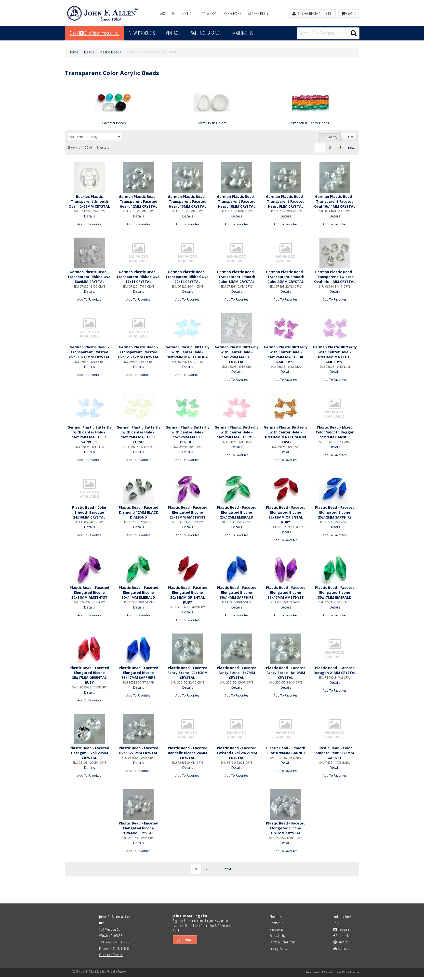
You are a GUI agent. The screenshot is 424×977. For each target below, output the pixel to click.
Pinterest (343, 941)
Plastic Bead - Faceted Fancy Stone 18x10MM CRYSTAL (285, 672)
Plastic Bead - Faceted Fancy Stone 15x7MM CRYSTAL (236, 672)
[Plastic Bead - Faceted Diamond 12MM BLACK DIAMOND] (138, 488)
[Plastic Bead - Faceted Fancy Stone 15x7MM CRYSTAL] (236, 649)
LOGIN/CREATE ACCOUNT (314, 13)
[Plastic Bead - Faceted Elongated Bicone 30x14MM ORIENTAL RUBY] (187, 568)
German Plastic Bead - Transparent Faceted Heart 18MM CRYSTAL (236, 201)
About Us (167, 13)
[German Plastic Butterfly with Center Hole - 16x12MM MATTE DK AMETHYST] (286, 328)
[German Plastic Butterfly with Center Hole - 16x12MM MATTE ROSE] (236, 408)
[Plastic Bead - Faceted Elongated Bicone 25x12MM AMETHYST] (187, 488)
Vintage (173, 33)
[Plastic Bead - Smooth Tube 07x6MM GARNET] (286, 729)
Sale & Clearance (206, 33)
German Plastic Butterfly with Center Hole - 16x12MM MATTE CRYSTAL (237, 354)
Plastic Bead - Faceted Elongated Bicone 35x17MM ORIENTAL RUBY (89, 675)
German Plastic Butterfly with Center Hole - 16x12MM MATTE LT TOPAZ (138, 434)
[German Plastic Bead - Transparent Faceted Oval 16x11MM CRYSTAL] (335, 177)
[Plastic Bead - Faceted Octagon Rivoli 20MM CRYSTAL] (89, 729)
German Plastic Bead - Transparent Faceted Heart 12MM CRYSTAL (138, 201)
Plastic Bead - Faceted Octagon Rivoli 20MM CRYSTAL (89, 753)
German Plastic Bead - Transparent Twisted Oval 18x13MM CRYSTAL (89, 352)
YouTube (343, 948)
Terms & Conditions (282, 941)
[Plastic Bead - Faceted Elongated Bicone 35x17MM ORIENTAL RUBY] (89, 649)
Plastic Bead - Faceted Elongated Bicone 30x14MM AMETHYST (89, 592)
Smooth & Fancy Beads (310, 123)
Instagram (343, 929)
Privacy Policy (278, 948)
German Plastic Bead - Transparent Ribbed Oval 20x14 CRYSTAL (187, 276)
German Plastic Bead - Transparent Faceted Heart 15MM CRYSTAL (187, 201)
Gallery (331, 137)
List (350, 137)
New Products (142, 33)
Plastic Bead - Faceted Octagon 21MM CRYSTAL (334, 670)
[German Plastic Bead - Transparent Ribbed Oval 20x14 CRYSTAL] (187, 253)
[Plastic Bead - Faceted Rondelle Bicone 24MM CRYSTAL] (187, 729)
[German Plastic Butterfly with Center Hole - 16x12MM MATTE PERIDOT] (187, 408)
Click (94, 33)
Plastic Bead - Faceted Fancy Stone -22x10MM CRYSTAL (188, 672)
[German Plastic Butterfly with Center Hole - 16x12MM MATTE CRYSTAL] (236, 328)
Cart (350, 13)
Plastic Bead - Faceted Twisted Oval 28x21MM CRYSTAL (236, 753)
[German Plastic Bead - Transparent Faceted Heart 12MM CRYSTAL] (138, 177)
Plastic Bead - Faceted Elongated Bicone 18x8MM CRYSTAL (285, 828)
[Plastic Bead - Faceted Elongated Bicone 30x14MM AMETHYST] (89, 568)
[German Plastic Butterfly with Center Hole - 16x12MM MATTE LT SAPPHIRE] (89, 408)
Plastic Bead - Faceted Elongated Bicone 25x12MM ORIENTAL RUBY (285, 514)
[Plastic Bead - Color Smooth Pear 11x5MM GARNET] (335, 729)
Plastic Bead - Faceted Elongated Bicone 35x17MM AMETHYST (285, 592)
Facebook (341, 935)
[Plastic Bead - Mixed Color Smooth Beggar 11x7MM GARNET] (335, 408)
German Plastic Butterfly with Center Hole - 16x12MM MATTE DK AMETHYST (286, 354)
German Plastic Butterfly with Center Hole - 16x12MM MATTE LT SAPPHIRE (89, 434)
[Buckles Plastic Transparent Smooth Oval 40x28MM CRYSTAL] (89, 177)
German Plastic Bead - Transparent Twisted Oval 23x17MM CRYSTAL (138, 352)
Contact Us (277, 922)
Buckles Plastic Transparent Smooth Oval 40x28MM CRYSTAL (89, 201)
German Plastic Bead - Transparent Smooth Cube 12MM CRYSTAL (236, 276)
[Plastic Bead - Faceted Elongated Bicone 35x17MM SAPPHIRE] (138, 649)
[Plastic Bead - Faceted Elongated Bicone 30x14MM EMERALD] (138, 568)
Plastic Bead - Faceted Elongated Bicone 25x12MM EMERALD (236, 512)
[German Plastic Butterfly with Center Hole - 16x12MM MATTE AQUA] (187, 328)
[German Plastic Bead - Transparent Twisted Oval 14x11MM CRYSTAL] (335, 253)
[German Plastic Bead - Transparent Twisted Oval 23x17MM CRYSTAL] (138, 328)
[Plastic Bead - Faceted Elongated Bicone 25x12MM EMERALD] (236, 488)
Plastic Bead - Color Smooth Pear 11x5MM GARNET (335, 753)
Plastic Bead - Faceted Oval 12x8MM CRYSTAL (138, 750)
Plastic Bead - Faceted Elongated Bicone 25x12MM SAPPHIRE (335, 512)
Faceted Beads (114, 123)
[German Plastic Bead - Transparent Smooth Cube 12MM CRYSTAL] (236, 253)
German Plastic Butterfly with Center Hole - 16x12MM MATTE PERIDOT (188, 434)
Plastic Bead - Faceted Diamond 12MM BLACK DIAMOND (138, 512)
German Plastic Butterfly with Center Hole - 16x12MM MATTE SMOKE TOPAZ (286, 434)
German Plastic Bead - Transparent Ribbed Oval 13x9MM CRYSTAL (89, 276)
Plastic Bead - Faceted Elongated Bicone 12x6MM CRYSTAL (138, 828)
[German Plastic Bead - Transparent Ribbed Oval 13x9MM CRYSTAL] (89, 253)
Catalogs (209, 13)
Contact (188, 13)
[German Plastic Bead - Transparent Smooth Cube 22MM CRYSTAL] (286, 253)
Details (89, 216)
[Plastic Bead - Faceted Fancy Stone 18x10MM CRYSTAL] (286, 649)
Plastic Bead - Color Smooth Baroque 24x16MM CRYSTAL (89, 512)
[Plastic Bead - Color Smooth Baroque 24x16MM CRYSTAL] (89, 488)
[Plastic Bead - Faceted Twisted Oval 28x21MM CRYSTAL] (236, 729)
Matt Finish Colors (212, 123)
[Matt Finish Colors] (212, 102)
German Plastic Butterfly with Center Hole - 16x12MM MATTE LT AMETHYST (335, 354)
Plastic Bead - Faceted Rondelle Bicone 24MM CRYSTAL (187, 753)
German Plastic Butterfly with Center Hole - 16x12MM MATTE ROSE (237, 432)
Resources (232, 13)
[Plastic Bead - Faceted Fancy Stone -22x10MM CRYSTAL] (187, 649)
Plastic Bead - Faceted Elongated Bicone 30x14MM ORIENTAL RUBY (187, 595)
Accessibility (258, 13)
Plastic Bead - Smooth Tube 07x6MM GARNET (285, 750)
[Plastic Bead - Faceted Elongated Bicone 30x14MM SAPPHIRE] (236, 568)
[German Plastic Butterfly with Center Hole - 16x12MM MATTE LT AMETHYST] (335, 328)
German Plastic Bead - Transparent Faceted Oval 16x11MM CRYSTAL (334, 201)
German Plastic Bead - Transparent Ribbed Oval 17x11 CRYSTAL (138, 276)
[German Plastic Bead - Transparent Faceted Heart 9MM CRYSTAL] (286, 177)
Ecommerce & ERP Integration (322, 972)
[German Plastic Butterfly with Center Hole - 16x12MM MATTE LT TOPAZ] (138, 408)
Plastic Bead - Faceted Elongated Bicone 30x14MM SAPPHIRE (236, 592)
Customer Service (111, 954)
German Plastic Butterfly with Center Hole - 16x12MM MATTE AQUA (188, 352)
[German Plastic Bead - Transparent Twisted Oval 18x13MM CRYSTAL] (89, 328)
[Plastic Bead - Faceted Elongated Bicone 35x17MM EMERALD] (335, 568)
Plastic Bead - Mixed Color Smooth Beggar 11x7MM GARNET (335, 432)
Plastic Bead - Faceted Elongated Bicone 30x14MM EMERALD (138, 592)
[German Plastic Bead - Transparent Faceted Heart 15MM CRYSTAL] (187, 177)
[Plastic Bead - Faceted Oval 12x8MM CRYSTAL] (138, 729)
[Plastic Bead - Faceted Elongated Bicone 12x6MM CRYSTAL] (138, 804)
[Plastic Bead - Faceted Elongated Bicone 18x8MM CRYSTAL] (286, 804)
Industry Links (342, 916)
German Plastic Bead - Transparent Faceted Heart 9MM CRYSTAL (285, 201)
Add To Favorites (89, 224)
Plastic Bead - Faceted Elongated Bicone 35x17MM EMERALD (335, 592)
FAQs (336, 922)
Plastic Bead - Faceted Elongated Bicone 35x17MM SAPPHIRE (138, 672)
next (351, 147)
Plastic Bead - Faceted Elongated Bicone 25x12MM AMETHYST (187, 512)
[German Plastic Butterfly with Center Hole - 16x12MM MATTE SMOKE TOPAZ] (286, 408)
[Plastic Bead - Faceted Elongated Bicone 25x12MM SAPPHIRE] (335, 488)
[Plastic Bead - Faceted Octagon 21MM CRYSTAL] (335, 649)
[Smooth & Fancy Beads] (310, 102)
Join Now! (185, 939)
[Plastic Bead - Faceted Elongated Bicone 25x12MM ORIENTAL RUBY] (286, 488)
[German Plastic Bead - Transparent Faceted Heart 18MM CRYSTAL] (236, 177)
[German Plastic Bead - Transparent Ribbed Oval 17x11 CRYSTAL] (138, 253)
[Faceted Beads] (113, 102)
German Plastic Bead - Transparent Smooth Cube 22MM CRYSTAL (285, 276)
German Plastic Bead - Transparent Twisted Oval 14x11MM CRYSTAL (334, 276)
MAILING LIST (243, 33)
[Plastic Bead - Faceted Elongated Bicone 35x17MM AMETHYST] (286, 568)
